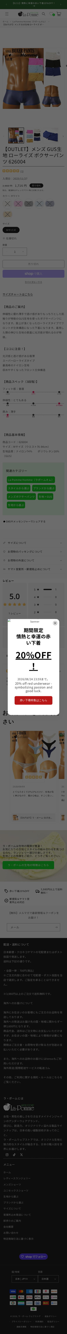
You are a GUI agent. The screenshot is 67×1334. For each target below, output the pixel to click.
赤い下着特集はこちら (33, 700)
